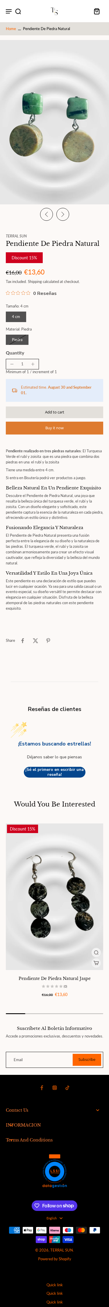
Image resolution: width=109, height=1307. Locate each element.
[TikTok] (67, 1087)
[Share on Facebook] (22, 640)
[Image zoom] (54, 122)
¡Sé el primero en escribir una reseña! (54, 772)
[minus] (12, 364)
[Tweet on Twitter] (35, 640)
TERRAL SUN (61, 1250)
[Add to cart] (96, 963)
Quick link (55, 1285)
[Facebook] (41, 1087)
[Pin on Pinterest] (48, 640)
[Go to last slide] (46, 214)
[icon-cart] (96, 11)
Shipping (35, 281)
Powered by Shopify (54, 1259)
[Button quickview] (96, 952)
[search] (18, 11)
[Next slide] (62, 214)
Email (18, 1060)
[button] (54, 412)
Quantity (15, 352)
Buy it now (54, 427)
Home (11, 29)
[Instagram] (54, 1087)
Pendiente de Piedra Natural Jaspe (55, 978)
